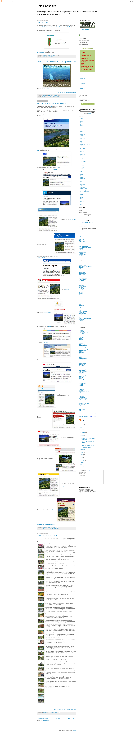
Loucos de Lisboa (82, 383)
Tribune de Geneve (41, 257)
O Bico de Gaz (81, 284)
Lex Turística (81, 280)
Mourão (81, 168)
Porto (81, 181)
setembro (83, 449)
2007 (81, 430)
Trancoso (81, 198)
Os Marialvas (81, 285)
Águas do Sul (81, 239)
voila (66, 397)
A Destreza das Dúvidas (83, 332)
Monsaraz (82, 165)
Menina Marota (82, 249)
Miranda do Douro (83, 161)
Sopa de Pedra (82, 404)
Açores (81, 119)
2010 (81, 425)
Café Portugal (42, 26)
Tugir (80, 410)
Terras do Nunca (82, 409)
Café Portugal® (46, 5)
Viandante (81, 295)
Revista (81, 185)
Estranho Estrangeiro (83, 369)
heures (67, 289)
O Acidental (81, 395)
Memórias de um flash (83, 281)
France (56, 169)
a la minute (82, 118)
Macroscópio (81, 248)
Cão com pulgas (82, 242)
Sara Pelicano (82, 88)
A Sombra (81, 264)
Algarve (81, 122)
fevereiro (83, 460)
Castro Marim (82, 138)
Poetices (81, 177)
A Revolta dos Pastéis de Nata (85, 336)
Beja (80, 269)
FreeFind (89, 113)
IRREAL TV (81, 245)
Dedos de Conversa (83, 366)
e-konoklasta (81, 275)
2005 (81, 466)
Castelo (81, 137)
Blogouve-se (81, 305)
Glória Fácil (81, 373)
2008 (81, 429)
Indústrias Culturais (83, 311)
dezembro (83, 432)
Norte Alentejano (83, 172)
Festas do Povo (83, 151)
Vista (46, 342)
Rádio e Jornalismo (82, 321)
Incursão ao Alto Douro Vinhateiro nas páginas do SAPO (56, 62)
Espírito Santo (82, 147)
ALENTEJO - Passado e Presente (85, 266)
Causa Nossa (81, 360)
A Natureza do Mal (82, 334)
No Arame (81, 392)
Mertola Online (82, 389)
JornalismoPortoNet (83, 316)
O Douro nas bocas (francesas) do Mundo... (52, 103)
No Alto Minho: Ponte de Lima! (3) (87, 445)
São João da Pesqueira (84, 191)
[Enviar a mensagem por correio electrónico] (59, 55)
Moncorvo (82, 162)
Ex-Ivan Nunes (82, 370)
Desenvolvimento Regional (85, 144)
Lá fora (46, 56)
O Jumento (81, 253)
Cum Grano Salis (82, 364)
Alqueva (81, 125)
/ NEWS (48, 312)
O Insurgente (81, 396)
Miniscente (81, 390)
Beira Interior (82, 132)
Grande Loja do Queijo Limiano (85, 375)
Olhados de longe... (44, 23)
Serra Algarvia (82, 194)
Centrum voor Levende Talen (65, 26)
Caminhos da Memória (83, 358)
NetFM (80, 317)
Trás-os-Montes (83, 200)
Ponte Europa (81, 401)
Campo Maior (82, 134)
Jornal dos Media (82, 279)
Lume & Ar (81, 384)
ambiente (81, 127)
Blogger (74, 730)
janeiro (82, 462)
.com (38, 421)
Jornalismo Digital (82, 313)
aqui (45, 90)
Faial (81, 150)
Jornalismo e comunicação (84, 314)
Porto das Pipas (82, 288)
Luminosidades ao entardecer (85, 247)
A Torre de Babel (82, 337)
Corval (81, 141)
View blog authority (92, 416)
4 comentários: (53, 527)
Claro (80, 243)
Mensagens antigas (71, 718)
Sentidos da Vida (82, 405)
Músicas (81, 170)
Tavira (81, 195)
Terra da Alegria (82, 408)
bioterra (80, 351)
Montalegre (82, 167)
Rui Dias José (82, 78)
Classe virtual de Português (51, 26)
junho (82, 454)
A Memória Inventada (83, 333)
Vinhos (58, 96)
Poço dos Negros (82, 286)
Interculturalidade (82, 379)
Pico (80, 175)
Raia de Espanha (83, 182)
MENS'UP (40, 461)
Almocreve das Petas (83, 345)
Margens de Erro (82, 386)
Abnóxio (80, 338)
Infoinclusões (81, 312)
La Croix (45, 242)
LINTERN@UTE (63, 486)
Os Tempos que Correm (83, 399)
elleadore (39, 420)
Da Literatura (81, 365)
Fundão (81, 152)
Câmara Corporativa (83, 241)
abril (82, 457)
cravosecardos (82, 274)
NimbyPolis (81, 251)
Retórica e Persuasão (83, 323)
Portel (81, 180)
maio (82, 455)
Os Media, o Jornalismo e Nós (85, 318)
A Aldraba (81, 330)
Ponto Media (81, 319)
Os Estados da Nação (83, 398)
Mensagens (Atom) (45, 720)
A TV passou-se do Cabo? (86, 447)
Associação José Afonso (84, 347)
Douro (50, 96)
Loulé (81, 157)
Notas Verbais (81, 393)
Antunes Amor (42, 706)
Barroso (81, 131)
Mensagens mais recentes (43, 718)
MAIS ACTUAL (82, 320)
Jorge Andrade (46, 88)
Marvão (81, 158)
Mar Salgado (81, 388)
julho (82, 452)
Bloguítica (81, 353)
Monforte (81, 164)
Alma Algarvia (81, 267)
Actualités (72, 219)
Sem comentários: (54, 55)
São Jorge (82, 192)
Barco (44, 96)
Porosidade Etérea (82, 254)
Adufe (80, 342)
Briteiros (80, 356)
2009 (81, 427)
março (82, 459)
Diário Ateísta (81, 367)
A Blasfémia (81, 331)
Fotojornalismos (82, 310)
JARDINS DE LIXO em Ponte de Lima (50, 536)
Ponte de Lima (46, 713)
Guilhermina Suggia (83, 278)
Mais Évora (81, 385)
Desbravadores (83, 142)
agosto (82, 450)
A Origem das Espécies (83, 238)
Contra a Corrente (82, 362)
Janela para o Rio (82, 380)
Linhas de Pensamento (83, 246)
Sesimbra (81, 406)
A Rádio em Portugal (83, 236)
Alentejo (81, 121)
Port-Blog (81, 287)
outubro (82, 435)
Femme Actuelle (70, 438)
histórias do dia (69, 114)
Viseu (81, 204)
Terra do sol (81, 293)
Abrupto (80, 340)
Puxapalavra (81, 402)
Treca (80, 294)
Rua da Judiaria (82, 291)
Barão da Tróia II (82, 268)
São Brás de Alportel (84, 190)
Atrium (80, 304)
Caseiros (43, 56)
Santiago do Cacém (83, 188)
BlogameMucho (82, 352)
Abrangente (81, 339)
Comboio (47, 96)
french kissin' (81, 372)
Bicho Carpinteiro (82, 350)
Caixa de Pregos (82, 272)
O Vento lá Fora (82, 397)
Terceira (81, 197)
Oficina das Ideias (82, 252)
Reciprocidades (50, 56)
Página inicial (57, 718)
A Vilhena (81, 81)
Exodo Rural (82, 148)
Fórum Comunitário (82, 371)
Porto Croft (81, 255)
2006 (81, 464)
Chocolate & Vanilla (82, 273)
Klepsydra (81, 382)
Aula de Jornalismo (82, 303)
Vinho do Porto (54, 96)
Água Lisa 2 (81, 343)
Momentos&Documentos (84, 391)
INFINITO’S (81, 378)
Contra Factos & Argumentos (84, 307)
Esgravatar (81, 308)
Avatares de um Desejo (83, 349)
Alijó (42, 96)
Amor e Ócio (81, 346)
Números (81, 174)
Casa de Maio (81, 271)
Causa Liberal (81, 359)
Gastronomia (82, 154)
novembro (83, 433)
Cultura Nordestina (82, 363)
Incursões (81, 377)
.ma (49, 326)
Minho (43, 713)
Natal (81, 171)
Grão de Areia (81, 376)
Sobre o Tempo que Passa (84, 403)
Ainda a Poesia (82, 344)
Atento (80, 240)
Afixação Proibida (82, 265)
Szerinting (81, 292)
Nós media (81, 282)
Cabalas (80, 357)
